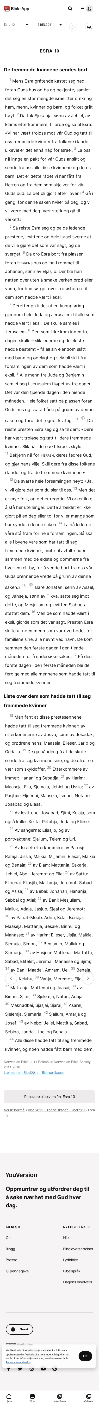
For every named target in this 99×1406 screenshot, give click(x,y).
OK (85, 1356)
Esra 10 (9, 24)
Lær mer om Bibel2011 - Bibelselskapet (34, 1072)
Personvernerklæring (18, 1362)
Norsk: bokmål (14, 1110)
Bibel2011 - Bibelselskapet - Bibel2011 (57, 1110)
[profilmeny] (86, 8)
